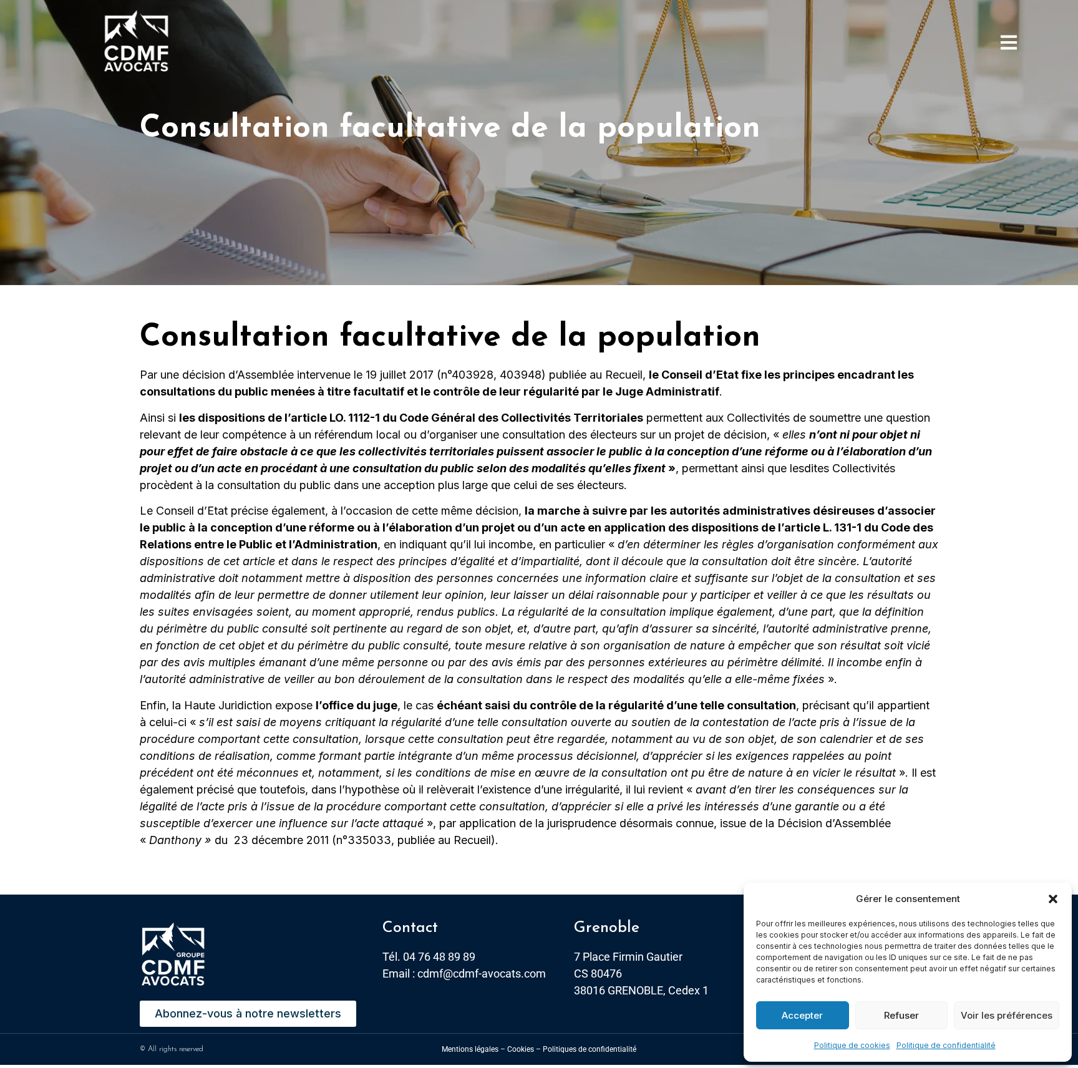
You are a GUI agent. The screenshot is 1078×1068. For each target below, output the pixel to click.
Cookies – (524, 1049)
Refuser (901, 1015)
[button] (1053, 899)
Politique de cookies (852, 1045)
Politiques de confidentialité (589, 1049)
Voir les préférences (1006, 1015)
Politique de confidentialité (946, 1045)
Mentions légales (470, 1049)
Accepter (802, 1015)
